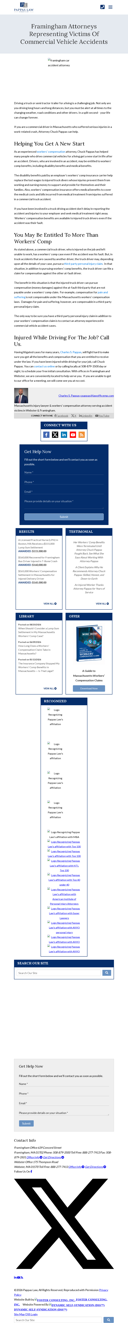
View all (49, 603)
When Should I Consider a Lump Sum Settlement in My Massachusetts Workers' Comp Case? (38, 632)
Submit (64, 516)
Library (26, 616)
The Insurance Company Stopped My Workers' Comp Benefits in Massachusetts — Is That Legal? (38, 667)
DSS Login (31, 1314)
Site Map (19, 1314)
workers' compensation (51, 151)
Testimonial (81, 532)
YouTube (103, 415)
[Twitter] (55, 435)
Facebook (62, 415)
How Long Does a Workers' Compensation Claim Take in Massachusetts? (34, 649)
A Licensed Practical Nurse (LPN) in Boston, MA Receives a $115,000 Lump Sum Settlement (38, 545)
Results (26, 532)
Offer (74, 616)
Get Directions (52, 1157)
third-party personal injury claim (83, 263)
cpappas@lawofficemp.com (97, 395)
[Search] (106, 973)
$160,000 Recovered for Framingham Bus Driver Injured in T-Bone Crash (39, 561)
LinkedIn (87, 415)
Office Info (33, 1157)
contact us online (44, 366)
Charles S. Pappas (70, 352)
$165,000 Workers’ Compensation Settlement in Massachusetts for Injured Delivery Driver (37, 577)
